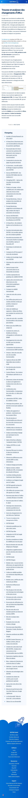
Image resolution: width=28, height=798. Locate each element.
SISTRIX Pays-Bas (11, 531)
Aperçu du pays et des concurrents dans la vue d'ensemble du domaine (12, 269)
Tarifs (14, 750)
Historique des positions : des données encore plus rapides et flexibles (14, 406)
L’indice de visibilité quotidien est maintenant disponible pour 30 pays (14, 574)
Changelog (7, 4)
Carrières (14, 737)
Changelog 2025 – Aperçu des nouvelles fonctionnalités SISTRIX (14, 182)
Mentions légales (14, 743)
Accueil (3, 4)
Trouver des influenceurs (14, 756)
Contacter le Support (14, 790)
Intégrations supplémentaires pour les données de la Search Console (14, 552)
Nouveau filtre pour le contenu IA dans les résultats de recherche (14, 452)
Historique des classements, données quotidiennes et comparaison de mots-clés (14, 508)
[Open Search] (26, 2)
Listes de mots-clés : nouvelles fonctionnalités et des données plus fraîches (14, 320)
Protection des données (14, 741)
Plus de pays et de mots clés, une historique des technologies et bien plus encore (14, 592)
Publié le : (10, 124)
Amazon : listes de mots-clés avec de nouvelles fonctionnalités (14, 355)
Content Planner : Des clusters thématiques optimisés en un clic (14, 374)
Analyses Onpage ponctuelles (14, 464)
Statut (14, 792)
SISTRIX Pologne (10, 560)
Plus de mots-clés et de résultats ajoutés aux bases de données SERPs (14, 612)
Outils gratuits (14, 770)
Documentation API (14, 787)
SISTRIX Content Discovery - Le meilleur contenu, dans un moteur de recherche (14, 641)
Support (14, 781)
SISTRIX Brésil (10, 523)
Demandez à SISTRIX (14, 763)
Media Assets (14, 776)
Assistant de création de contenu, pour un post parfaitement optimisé (12, 679)
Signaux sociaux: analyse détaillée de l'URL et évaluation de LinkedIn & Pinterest (14, 470)
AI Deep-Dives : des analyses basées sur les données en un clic (14, 225)
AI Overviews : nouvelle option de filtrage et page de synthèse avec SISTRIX (14, 168)
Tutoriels (14, 772)
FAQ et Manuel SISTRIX (14, 783)
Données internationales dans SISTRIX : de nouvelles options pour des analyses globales (14, 232)
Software (14, 748)
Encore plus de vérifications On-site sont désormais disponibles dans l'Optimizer (14, 604)
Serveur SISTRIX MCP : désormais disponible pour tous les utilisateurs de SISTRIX (14, 218)
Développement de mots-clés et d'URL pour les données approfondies (14, 342)
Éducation (14, 739)
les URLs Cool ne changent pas (11, 43)
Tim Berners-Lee (5, 39)
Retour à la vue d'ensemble (13, 701)
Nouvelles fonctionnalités (14, 785)
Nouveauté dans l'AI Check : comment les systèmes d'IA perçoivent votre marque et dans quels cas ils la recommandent (13, 153)
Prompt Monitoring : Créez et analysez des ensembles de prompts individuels (14, 201)
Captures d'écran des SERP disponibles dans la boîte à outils (13, 362)
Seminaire (14, 765)
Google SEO (14, 752)
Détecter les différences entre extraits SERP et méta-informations (14, 459)
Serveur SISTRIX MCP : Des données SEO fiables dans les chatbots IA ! (14, 175)
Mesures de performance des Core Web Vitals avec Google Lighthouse (14, 691)
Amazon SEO (14, 754)
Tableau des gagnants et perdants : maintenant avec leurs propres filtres (13, 413)
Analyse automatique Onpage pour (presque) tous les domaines (14, 435)
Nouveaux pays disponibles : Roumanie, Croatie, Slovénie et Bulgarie (14, 629)
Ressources (14, 761)
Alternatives (14, 774)
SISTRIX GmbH (14, 732)
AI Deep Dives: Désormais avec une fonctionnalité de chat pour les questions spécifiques (14, 144)
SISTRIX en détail (14, 735)
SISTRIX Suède (10, 557)
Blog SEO (14, 768)
